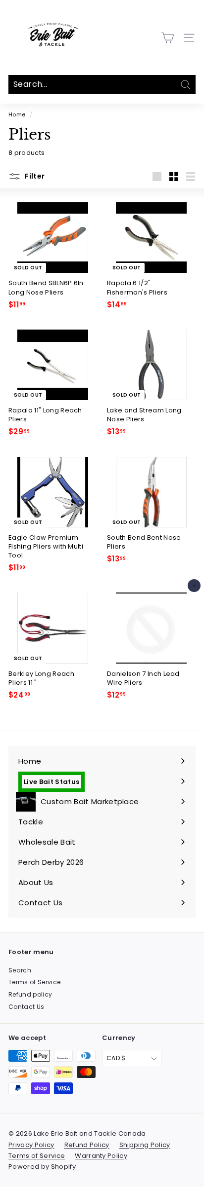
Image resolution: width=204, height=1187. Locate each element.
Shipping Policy (144, 1145)
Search (19, 970)
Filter (34, 176)
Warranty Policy (101, 1155)
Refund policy (30, 994)
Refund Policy (86, 1145)
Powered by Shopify (42, 1166)
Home (16, 114)
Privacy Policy (31, 1145)
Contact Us (26, 1006)
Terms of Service (34, 982)
